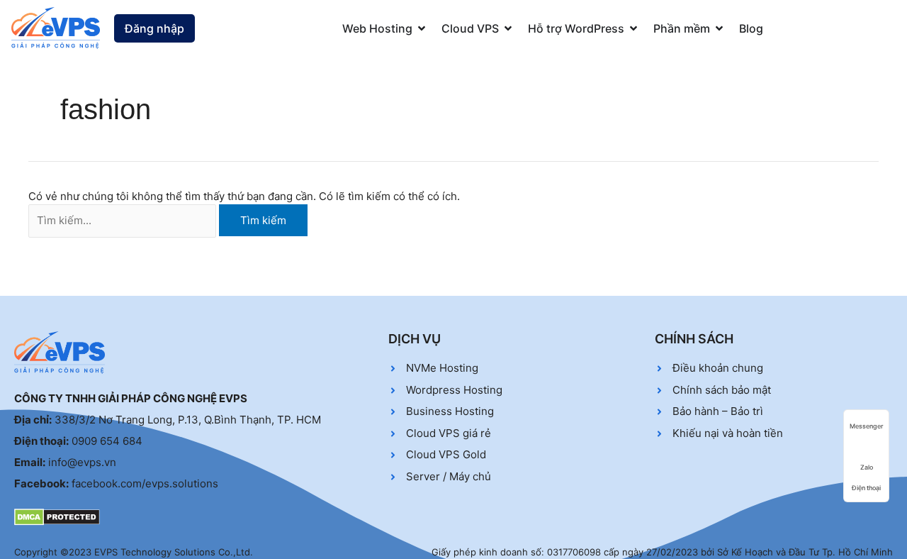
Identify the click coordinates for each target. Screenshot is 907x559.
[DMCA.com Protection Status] (57, 516)
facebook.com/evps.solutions (145, 483)
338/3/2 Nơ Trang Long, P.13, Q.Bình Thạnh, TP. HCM (188, 419)
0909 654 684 (107, 441)
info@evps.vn (82, 462)
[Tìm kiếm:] (122, 221)
